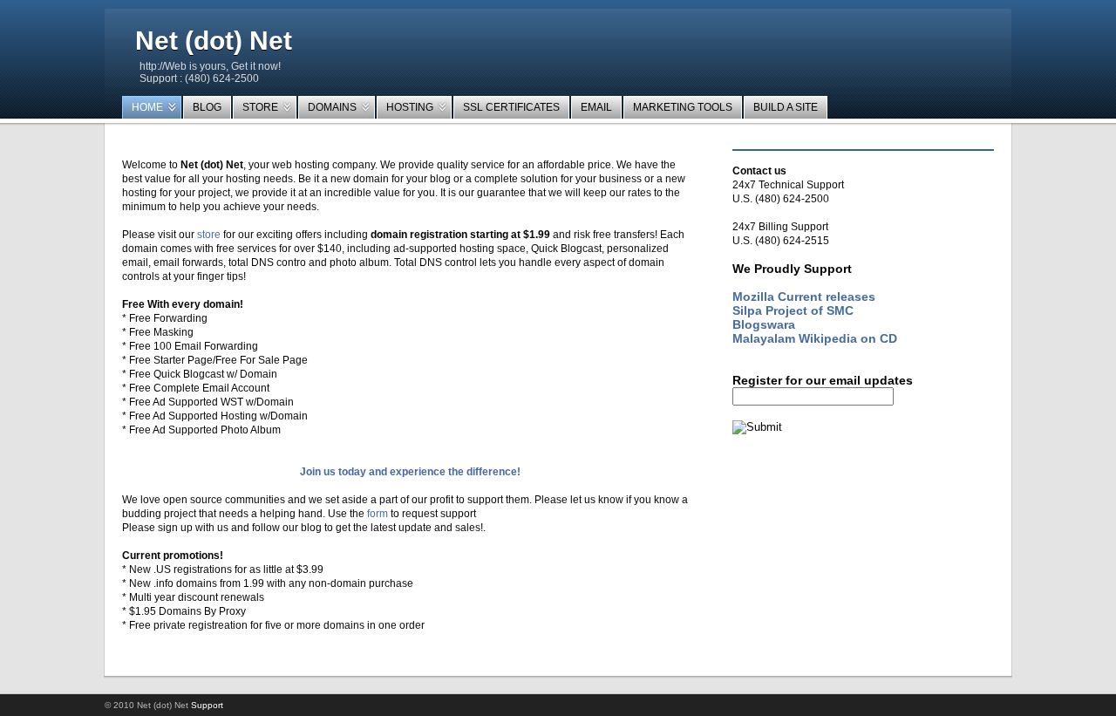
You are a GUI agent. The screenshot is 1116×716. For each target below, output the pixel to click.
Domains (332, 107)
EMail (596, 107)
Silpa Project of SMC (793, 310)
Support (207, 705)
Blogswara (763, 324)
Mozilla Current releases (803, 296)
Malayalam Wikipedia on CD (814, 338)
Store (260, 107)
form (377, 514)
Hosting (409, 107)
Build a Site (785, 107)
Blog (207, 107)
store (209, 234)
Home (147, 107)
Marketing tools (682, 107)
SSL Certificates (511, 107)
